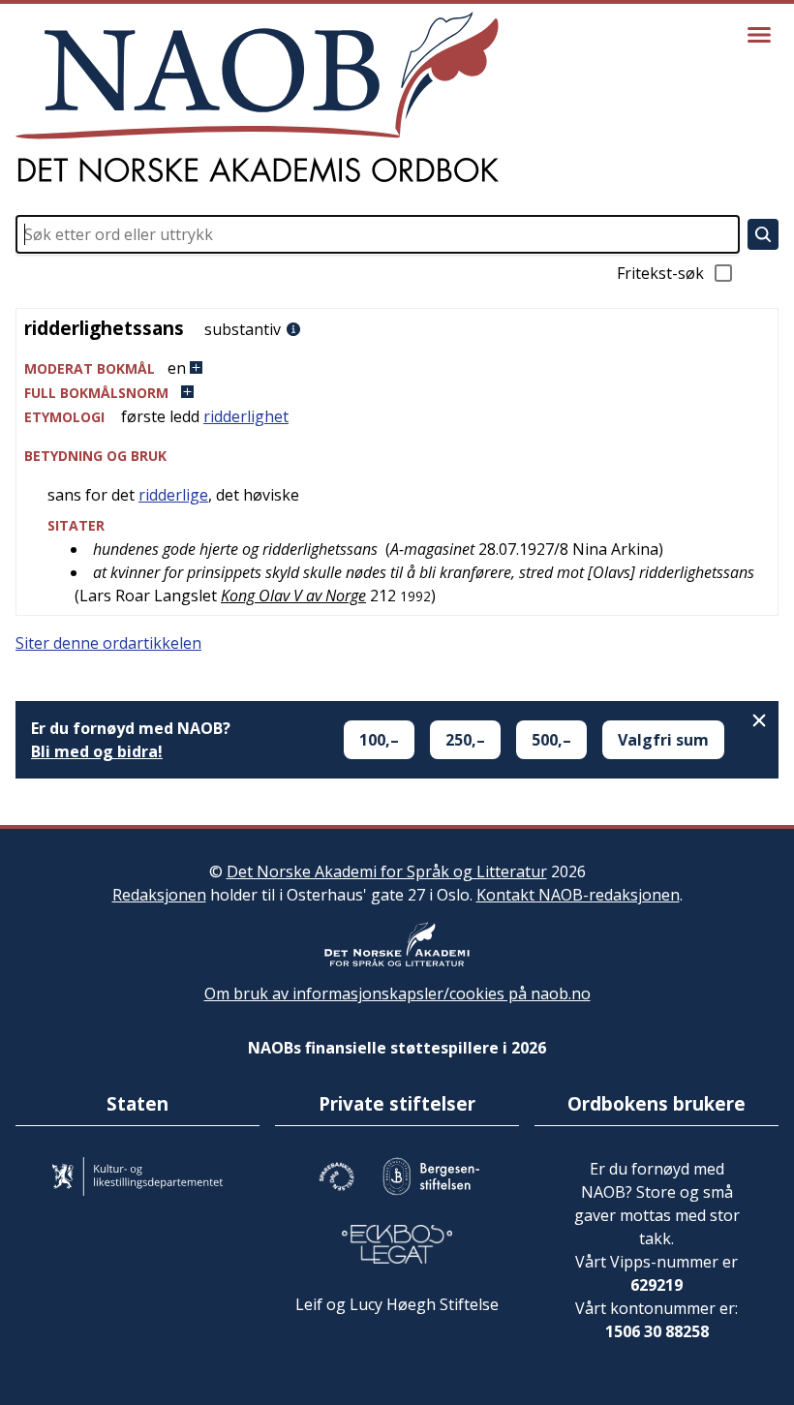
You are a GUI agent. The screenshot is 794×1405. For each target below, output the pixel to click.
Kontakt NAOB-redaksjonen (578, 894)
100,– (379, 739)
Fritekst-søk (660, 273)
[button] (397, 368)
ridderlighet (246, 416)
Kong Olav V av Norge (293, 595)
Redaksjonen (159, 894)
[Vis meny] (759, 35)
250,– (465, 739)
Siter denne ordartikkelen (108, 643)
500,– (551, 739)
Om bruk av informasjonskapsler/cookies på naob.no (397, 993)
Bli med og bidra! (97, 751)
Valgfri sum (663, 739)
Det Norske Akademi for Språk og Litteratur (387, 871)
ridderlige (173, 494)
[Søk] (763, 234)
